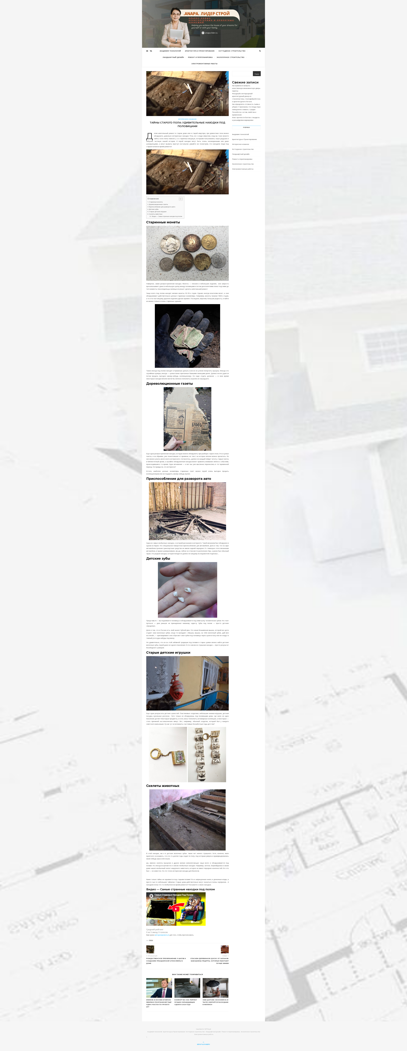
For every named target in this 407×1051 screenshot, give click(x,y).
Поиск (256, 74)
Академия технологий (170, 51)
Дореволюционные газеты (158, 204)
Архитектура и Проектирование (200, 51)
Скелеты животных (155, 214)
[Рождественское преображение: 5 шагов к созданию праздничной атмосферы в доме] (150, 949)
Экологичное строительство (230, 57)
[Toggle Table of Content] (179, 199)
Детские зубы (153, 209)
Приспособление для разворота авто (162, 207)
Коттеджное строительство (232, 51)
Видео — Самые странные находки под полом (167, 216)
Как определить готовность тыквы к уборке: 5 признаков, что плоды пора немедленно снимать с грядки (246, 107)
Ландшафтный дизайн (173, 57)
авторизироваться (162, 935)
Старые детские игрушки (157, 212)
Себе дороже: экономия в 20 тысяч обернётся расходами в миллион (215, 1002)
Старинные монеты (156, 202)
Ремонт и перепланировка (200, 57)
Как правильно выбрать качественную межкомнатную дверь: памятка (246, 88)
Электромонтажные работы (204, 64)
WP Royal (208, 1029)
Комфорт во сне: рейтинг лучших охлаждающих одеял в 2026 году (185, 1002)
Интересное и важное (187, 119)
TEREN (151, 940)
